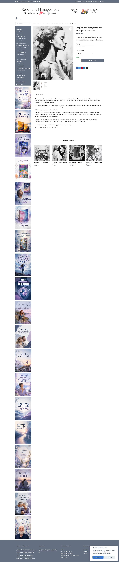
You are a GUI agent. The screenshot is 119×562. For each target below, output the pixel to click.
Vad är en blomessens (21, 70)
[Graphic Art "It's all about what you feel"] (94, 153)
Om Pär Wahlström (19, 31)
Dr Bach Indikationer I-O (21, 50)
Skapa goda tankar (19, 84)
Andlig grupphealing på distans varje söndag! (70, 555)
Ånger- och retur (64, 557)
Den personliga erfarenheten (21, 38)
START (17, 27)
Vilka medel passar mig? (21, 75)
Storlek (78, 44)
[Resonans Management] (39, 11)
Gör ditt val (93, 60)
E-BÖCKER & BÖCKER (20, 66)
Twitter (85, 553)
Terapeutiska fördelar (20, 77)
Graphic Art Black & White (48, 23)
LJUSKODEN (18, 79)
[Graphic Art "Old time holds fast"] (42, 153)
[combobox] (85, 47)
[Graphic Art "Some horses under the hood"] (77, 153)
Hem (34, 23)
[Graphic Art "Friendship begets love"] (59, 153)
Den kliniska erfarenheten (20, 40)
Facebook (86, 549)
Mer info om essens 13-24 (21, 56)
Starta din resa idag (20, 63)
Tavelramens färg (80, 50)
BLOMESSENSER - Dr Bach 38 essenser (22, 45)
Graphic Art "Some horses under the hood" (75, 163)
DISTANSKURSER (19, 61)
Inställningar (110, 557)
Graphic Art (39, 23)
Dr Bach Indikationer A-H (21, 47)
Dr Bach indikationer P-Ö (21, 52)
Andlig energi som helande (21, 43)
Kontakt (62, 549)
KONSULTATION (19, 29)
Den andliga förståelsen (20, 36)
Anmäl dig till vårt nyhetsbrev (67, 553)
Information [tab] (39, 94)
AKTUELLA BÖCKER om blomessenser (23, 68)
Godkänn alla (98, 557)
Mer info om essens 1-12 (21, 54)
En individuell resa (20, 72)
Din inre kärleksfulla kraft (20, 82)
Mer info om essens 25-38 (21, 59)
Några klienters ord (19, 34)
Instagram (86, 551)
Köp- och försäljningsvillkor (66, 551)
